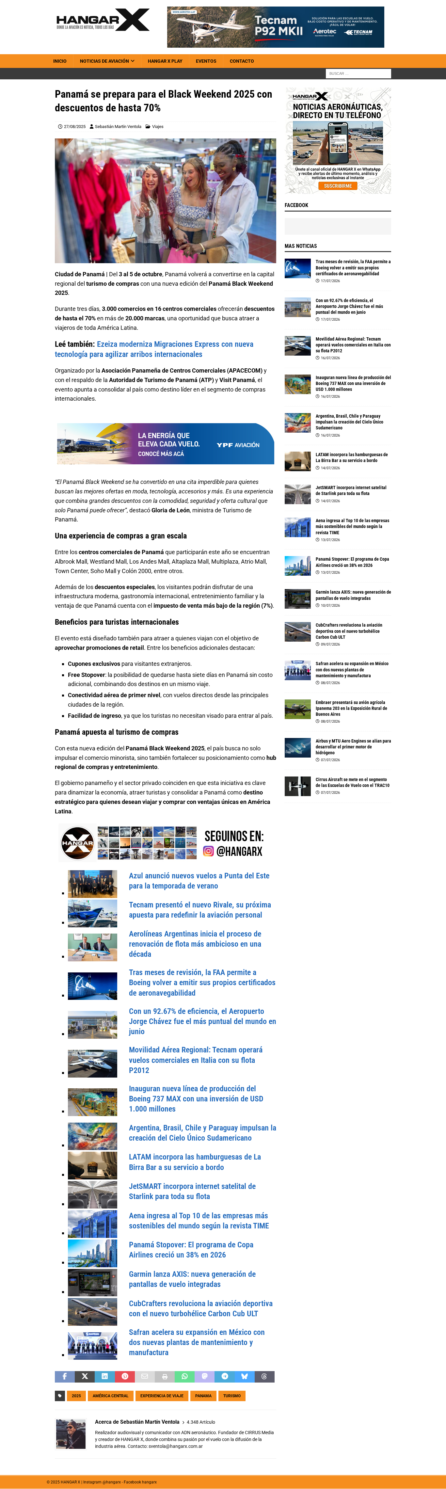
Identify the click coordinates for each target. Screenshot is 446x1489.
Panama (203, 1396)
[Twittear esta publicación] (85, 1377)
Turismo (232, 1396)
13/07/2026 (330, 540)
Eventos (206, 61)
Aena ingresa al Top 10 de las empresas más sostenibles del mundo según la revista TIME (199, 1220)
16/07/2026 (330, 358)
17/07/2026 (330, 281)
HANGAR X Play (165, 61)
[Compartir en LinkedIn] (105, 1377)
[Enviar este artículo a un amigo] (145, 1377)
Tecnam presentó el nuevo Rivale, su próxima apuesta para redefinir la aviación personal (200, 910)
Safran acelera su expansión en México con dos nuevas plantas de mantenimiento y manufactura (197, 1342)
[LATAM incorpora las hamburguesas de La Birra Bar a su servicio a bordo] (298, 461)
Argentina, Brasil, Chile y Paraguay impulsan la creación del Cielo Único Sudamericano (202, 1133)
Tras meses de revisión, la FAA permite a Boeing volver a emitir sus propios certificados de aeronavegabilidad (202, 982)
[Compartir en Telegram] (224, 1377)
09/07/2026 (330, 644)
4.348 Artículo (201, 1422)
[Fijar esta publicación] (125, 1377)
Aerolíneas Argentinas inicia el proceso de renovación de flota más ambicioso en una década (195, 944)
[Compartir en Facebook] (65, 1377)
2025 (76, 1396)
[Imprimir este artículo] (165, 1377)
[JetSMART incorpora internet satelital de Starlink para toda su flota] (298, 494)
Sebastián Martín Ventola (118, 126)
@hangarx (112, 1482)
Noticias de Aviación (104, 61)
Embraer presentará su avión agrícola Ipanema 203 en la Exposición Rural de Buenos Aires (351, 708)
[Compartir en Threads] (265, 1377)
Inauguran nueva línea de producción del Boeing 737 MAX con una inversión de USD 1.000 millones (196, 1098)
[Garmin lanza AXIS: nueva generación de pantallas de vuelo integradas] (298, 599)
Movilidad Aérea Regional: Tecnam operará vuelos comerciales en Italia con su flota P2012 (196, 1060)
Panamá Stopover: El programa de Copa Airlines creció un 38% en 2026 (191, 1249)
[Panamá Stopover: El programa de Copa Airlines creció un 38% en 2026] (298, 566)
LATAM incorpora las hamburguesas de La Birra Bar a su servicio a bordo (195, 1162)
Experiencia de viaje (161, 1396)
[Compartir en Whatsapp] (185, 1377)
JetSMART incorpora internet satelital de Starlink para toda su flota (192, 1191)
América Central (111, 1396)
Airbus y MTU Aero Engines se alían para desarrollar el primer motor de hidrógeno (353, 746)
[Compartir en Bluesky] (245, 1377)
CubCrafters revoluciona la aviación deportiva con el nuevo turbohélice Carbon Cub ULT (201, 1308)
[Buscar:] (358, 73)
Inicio (60, 61)
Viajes (158, 126)
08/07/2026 (330, 683)
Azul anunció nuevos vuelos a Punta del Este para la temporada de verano (199, 880)
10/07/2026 (330, 605)
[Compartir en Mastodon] (205, 1377)
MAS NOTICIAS (301, 246)
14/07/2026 (330, 468)
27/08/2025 (75, 126)
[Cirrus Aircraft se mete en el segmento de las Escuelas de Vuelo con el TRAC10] (298, 786)
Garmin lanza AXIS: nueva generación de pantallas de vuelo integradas (192, 1279)
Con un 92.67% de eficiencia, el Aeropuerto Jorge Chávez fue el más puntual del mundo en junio (202, 1021)
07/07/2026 (330, 760)
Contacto (242, 61)
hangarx (149, 1482)
